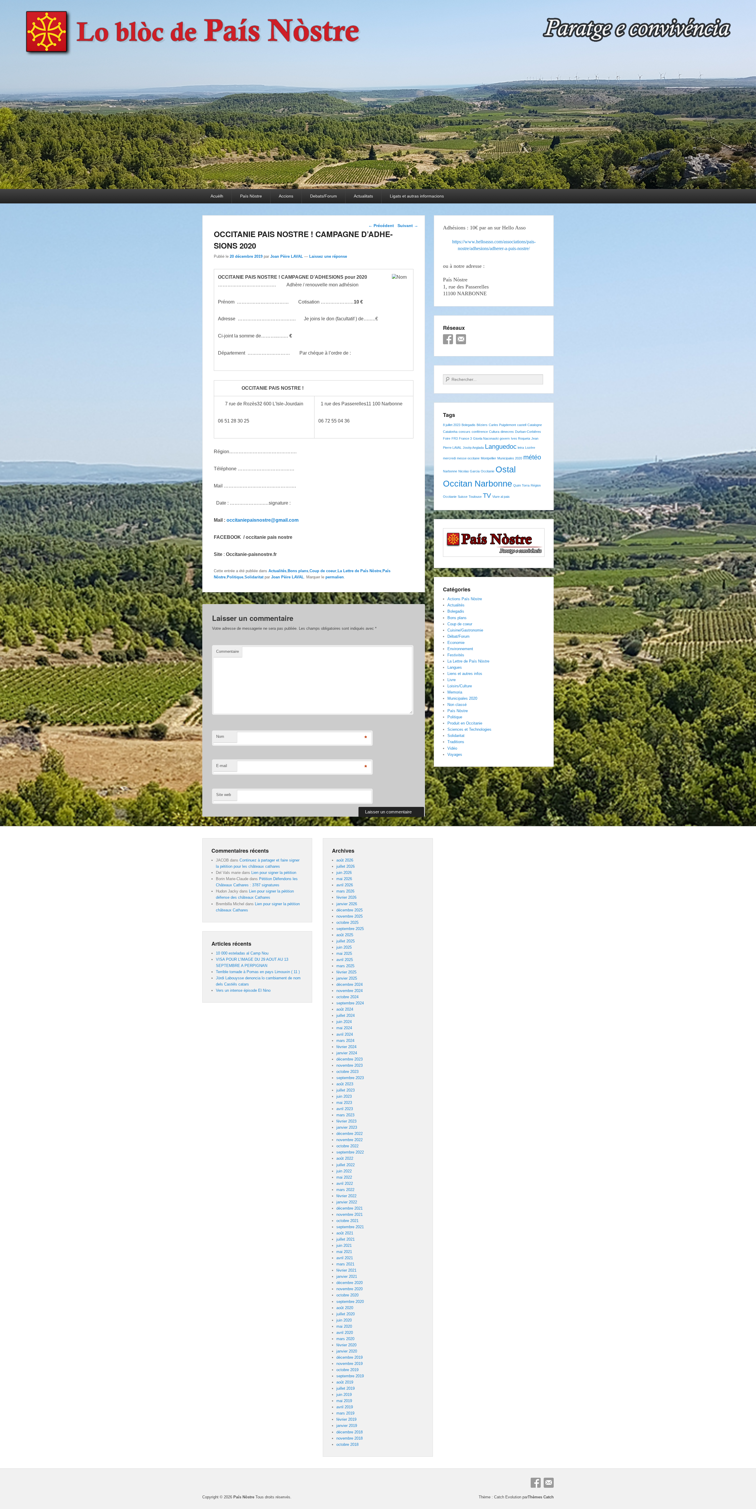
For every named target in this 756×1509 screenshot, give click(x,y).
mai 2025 (344, 953)
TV (487, 495)
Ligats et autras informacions (417, 196)
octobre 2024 (347, 997)
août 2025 (344, 935)
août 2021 (344, 1233)
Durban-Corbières (528, 431)
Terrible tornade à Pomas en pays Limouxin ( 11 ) (258, 972)
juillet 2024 (345, 1015)
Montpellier (488, 458)
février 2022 (346, 1196)
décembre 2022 (349, 1133)
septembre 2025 (350, 928)
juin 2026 (344, 872)
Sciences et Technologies (469, 729)
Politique (235, 577)
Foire (446, 438)
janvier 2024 (346, 1053)
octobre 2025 (347, 922)
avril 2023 (344, 1109)
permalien (334, 577)
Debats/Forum (323, 196)
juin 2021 (344, 1245)
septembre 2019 (350, 1376)
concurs (464, 431)
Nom (220, 736)
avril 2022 (344, 1183)
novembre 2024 (349, 990)
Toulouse (475, 496)
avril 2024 (344, 1034)
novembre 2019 (349, 1363)
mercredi (449, 458)
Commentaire (227, 651)
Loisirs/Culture (459, 686)
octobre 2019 (347, 1370)
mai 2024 (344, 1028)
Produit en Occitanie (464, 723)
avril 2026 (344, 885)
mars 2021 (345, 1264)
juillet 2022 (345, 1165)
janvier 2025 (346, 978)
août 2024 (344, 1009)
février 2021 (346, 1270)
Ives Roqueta (520, 438)
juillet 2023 (345, 1090)
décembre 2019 (349, 1357)
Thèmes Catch (541, 1497)
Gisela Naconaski (485, 438)
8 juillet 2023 (451, 425)
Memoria (454, 692)
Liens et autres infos (464, 673)
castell (521, 425)
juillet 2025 (345, 941)
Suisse (462, 496)
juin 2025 (344, 947)
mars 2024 (345, 1040)
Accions (286, 196)
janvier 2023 (346, 1127)
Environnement (460, 649)
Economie (456, 642)
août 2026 (344, 860)
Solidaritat (254, 577)
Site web (223, 794)
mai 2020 (344, 1326)
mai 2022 (344, 1177)
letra (521, 447)
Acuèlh (217, 196)
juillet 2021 (345, 1239)
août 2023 (344, 1084)
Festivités (455, 655)
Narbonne (450, 471)
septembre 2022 (350, 1152)
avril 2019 (344, 1407)
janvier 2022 (346, 1202)
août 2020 (344, 1308)
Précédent (381, 225)
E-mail (221, 766)
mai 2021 (344, 1251)
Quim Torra (521, 485)
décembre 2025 (349, 910)
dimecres (507, 431)
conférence (480, 431)
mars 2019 (345, 1413)
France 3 (465, 438)
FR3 (455, 438)
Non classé (457, 704)
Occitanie (487, 471)
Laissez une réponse (328, 256)
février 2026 (346, 897)
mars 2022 (345, 1189)
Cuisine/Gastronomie (465, 630)
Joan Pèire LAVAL (286, 256)
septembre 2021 (350, 1227)
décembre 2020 (349, 1282)
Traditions (455, 742)
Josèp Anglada (473, 447)
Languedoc (501, 446)
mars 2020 (345, 1339)
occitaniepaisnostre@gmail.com (263, 520)
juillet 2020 (345, 1314)
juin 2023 (344, 1096)
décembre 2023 (349, 1059)
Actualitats (363, 196)
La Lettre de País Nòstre (359, 571)
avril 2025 (344, 959)
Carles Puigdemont (502, 425)
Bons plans (298, 571)
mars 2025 (345, 966)
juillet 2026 (345, 866)
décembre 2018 (349, 1432)
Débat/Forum (458, 636)
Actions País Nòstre (464, 599)
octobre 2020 (347, 1295)
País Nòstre (251, 196)
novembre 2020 (349, 1289)
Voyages (454, 754)
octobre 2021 (347, 1220)
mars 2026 (345, 891)
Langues (454, 667)
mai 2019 (344, 1401)
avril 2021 (344, 1258)
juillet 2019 (345, 1388)
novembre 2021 (349, 1214)
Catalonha (450, 431)
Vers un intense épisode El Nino (243, 990)
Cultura (494, 431)
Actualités (277, 571)
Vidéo (452, 748)
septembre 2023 (350, 1078)
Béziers (482, 425)
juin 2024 (344, 1021)
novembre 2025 (349, 916)
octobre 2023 (347, 1071)
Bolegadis (468, 425)
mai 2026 (344, 879)
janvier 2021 (346, 1276)
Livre (451, 680)
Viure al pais (501, 496)
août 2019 (344, 1382)
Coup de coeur (322, 571)
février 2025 (346, 972)
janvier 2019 (346, 1425)
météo (532, 457)
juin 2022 (344, 1171)
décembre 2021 (349, 1208)
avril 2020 (344, 1332)
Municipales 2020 (509, 458)
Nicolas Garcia (469, 471)
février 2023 (346, 1121)
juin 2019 (344, 1394)
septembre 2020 (350, 1301)
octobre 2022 (347, 1146)
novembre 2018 (349, 1438)
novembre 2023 (349, 1065)
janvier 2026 (346, 904)
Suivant (407, 225)
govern (505, 438)
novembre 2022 (349, 1140)
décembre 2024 (349, 984)
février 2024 (346, 1047)
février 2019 (346, 1419)
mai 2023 (344, 1102)
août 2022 (344, 1158)
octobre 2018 (347, 1444)
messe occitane (468, 458)
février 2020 (346, 1345)
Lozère (530, 447)
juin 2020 (344, 1320)
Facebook (448, 339)
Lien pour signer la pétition (273, 872)
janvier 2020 (346, 1351)
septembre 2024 (350, 1003)
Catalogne (534, 425)
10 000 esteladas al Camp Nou (242, 953)
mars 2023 (345, 1115)
